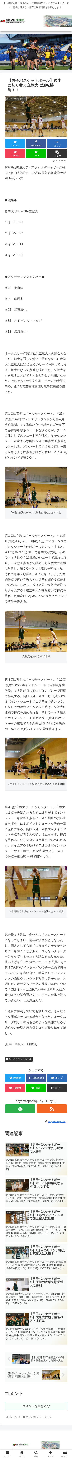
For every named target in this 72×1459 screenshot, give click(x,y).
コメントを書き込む (36, 1406)
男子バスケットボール (19, 1059)
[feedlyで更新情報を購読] (20, 1108)
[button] (64, 760)
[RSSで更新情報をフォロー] (52, 1108)
